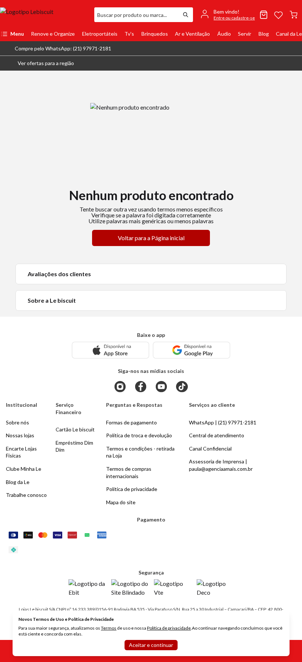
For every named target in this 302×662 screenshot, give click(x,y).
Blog (264, 34)
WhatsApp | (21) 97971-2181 (222, 422)
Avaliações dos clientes (59, 273)
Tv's (129, 34)
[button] (40, 63)
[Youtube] (161, 386)
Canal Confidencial (210, 448)
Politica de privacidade (131, 489)
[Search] (185, 14)
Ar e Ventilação (192, 34)
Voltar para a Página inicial (151, 237)
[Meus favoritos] (278, 15)
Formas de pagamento (131, 422)
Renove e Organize (53, 34)
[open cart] (293, 14)
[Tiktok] (182, 386)
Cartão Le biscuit (75, 429)
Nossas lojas (20, 435)
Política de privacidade (169, 628)
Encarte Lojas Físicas (21, 452)
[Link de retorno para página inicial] (44, 14)
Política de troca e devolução (139, 435)
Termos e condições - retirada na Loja (140, 452)
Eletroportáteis (99, 34)
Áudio (224, 34)
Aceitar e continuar (151, 645)
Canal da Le (289, 34)
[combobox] (136, 14)
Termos (108, 628)
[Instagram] (120, 386)
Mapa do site (121, 502)
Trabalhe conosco (26, 495)
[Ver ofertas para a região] (293, 63)
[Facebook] (141, 386)
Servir (244, 34)
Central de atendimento (216, 435)
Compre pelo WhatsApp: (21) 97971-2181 (63, 48)
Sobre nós (17, 422)
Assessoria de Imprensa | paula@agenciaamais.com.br (221, 465)
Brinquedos (154, 34)
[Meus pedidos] (264, 15)
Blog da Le (17, 482)
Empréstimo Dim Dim (74, 446)
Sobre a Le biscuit (52, 300)
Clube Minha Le (23, 469)
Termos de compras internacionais (128, 472)
